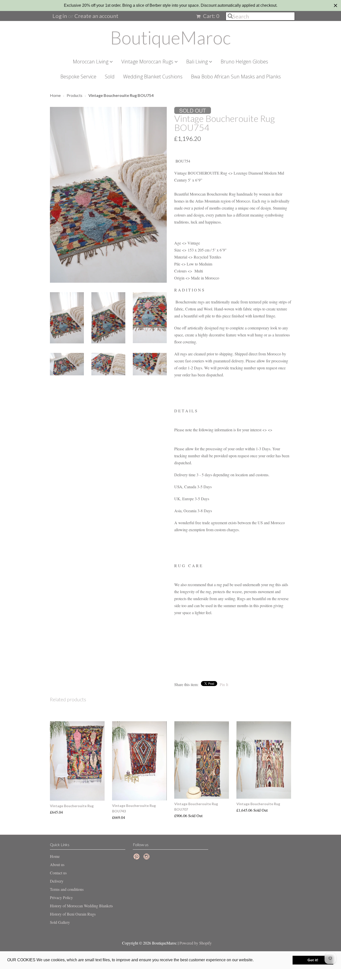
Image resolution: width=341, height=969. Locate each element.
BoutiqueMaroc (170, 37)
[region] (170, 5)
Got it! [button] (313, 960)
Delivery (56, 881)
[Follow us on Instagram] (147, 858)
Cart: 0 (210, 15)
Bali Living (197, 61)
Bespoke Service (78, 76)
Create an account (96, 15)
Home (55, 856)
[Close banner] (336, 5)
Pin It (224, 684)
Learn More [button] (265, 960)
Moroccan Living (91, 61)
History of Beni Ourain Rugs (73, 914)
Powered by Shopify (195, 943)
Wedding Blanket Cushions (152, 76)
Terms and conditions (67, 889)
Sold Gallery (60, 922)
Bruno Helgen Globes (244, 61)
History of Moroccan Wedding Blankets (81, 905)
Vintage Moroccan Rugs (147, 61)
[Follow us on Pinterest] (137, 858)
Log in (59, 15)
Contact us (58, 872)
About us (57, 864)
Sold (110, 76)
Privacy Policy (61, 897)
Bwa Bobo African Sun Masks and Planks (236, 76)
